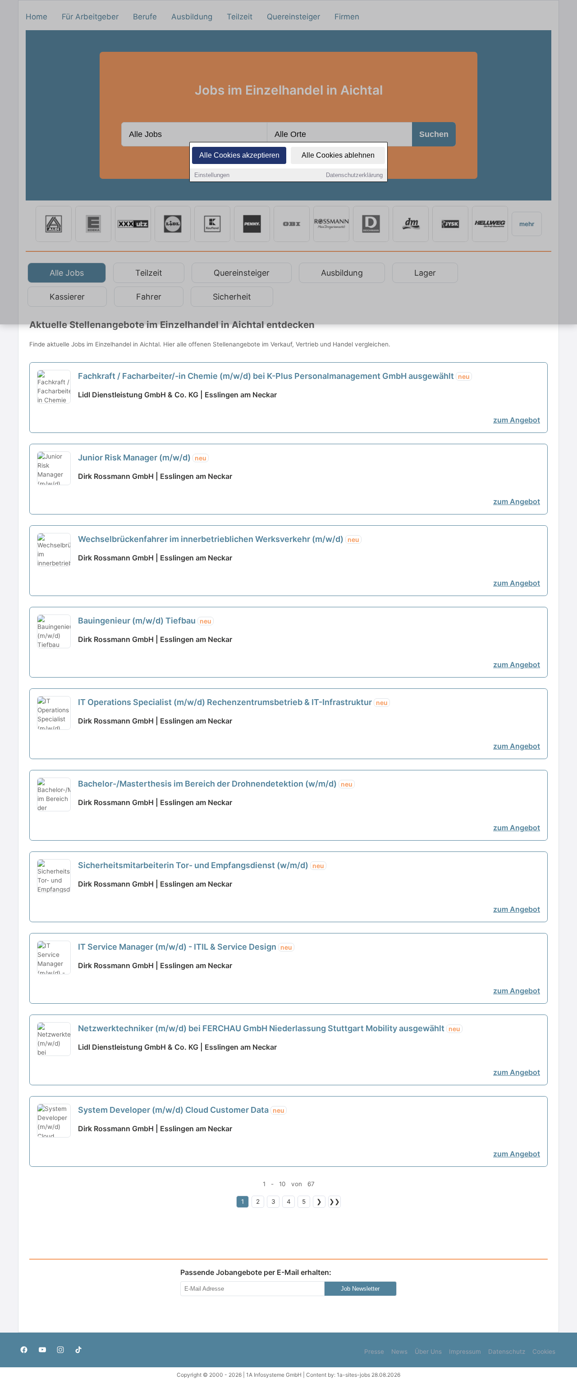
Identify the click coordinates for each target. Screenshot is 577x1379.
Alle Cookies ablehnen (338, 155)
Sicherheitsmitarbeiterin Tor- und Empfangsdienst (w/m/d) (201, 865)
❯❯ (334, 1201)
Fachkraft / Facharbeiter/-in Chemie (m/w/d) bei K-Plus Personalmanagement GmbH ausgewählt (274, 376)
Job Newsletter (360, 1288)
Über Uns (428, 1351)
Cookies (543, 1351)
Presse (374, 1351)
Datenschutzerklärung (354, 175)
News (399, 1351)
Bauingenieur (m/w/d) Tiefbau (144, 620)
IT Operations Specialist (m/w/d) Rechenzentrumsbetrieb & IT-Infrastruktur (233, 702)
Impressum (465, 1351)
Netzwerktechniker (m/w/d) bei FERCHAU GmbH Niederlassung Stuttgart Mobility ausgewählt (269, 1028)
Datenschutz (506, 1351)
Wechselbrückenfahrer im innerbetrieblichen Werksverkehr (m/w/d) (218, 539)
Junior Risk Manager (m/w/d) (142, 457)
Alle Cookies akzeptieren (239, 155)
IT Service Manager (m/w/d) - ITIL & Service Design (185, 946)
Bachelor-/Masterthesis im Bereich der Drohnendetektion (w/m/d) (215, 783)
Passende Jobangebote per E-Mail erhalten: (255, 1272)
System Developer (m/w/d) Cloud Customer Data (181, 1110)
